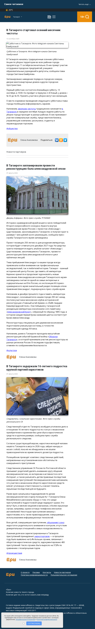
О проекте (25, 572)
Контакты (47, 572)
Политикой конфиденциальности (47, 619)
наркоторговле (42, 536)
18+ (82, 16)
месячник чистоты (27, 108)
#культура (11, 350)
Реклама (36, 572)
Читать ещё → (85, 4)
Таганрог (16, 17)
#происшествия (14, 553)
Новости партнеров (62, 572)
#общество (12, 128)
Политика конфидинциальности (34, 575)
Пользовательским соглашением (25, 619)
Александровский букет (19, 311)
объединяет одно (55, 522)
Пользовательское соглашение (64, 575)
